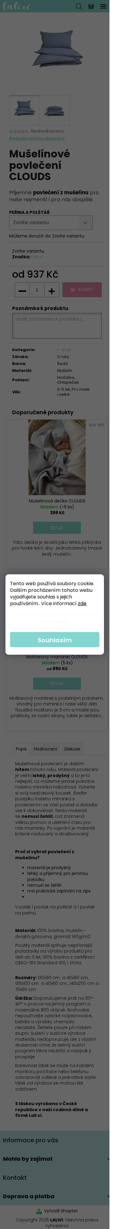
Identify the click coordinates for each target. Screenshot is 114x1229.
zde (82, 603)
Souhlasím (55, 640)
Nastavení (54, 621)
